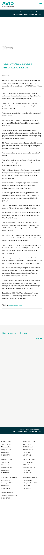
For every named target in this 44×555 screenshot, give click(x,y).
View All (39, 338)
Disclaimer (26, 547)
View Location (5, 452)
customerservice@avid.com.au (9, 495)
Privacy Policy (18, 547)
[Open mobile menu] (40, 4)
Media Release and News (32, 12)
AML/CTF (22, 548)
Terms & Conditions (35, 547)
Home (22, 12)
